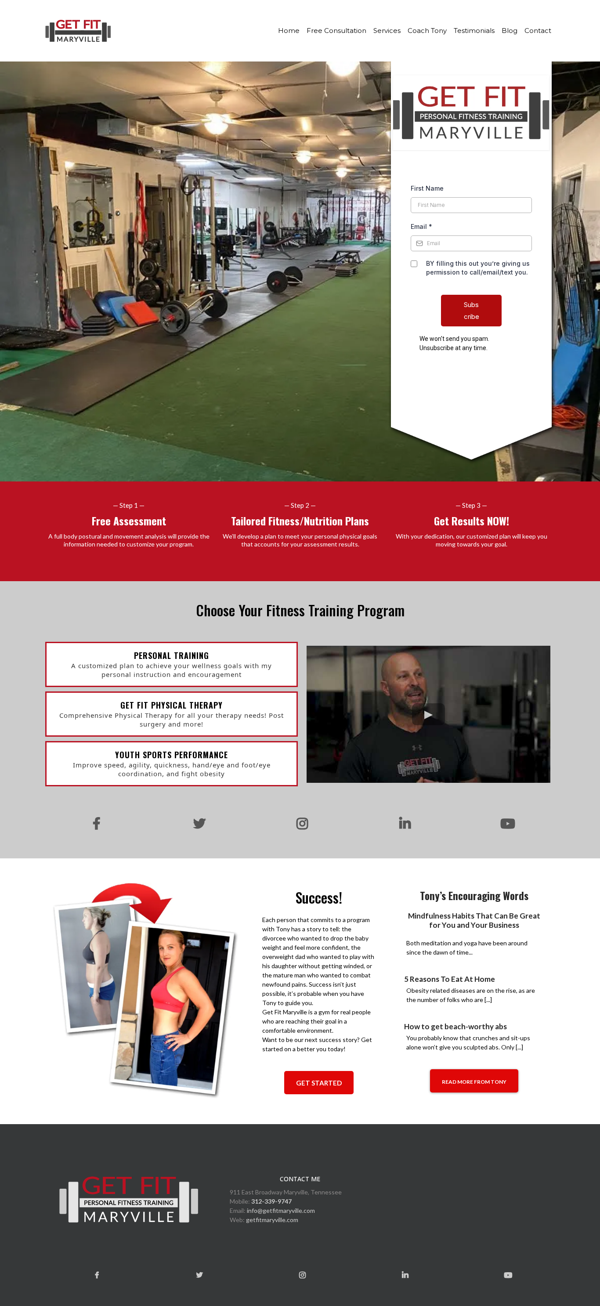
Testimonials (474, 30)
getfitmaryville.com (272, 1219)
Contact (537, 30)
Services (387, 30)
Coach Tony (427, 30)
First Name (427, 188)
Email (421, 226)
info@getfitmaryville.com (281, 1210)
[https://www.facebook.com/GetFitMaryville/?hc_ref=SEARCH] (94, 824)
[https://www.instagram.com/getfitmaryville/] (300, 824)
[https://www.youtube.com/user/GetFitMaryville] (505, 824)
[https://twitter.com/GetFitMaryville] (197, 824)
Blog (509, 30)
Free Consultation (336, 30)
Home (289, 30)
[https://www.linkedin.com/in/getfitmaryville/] (402, 824)
